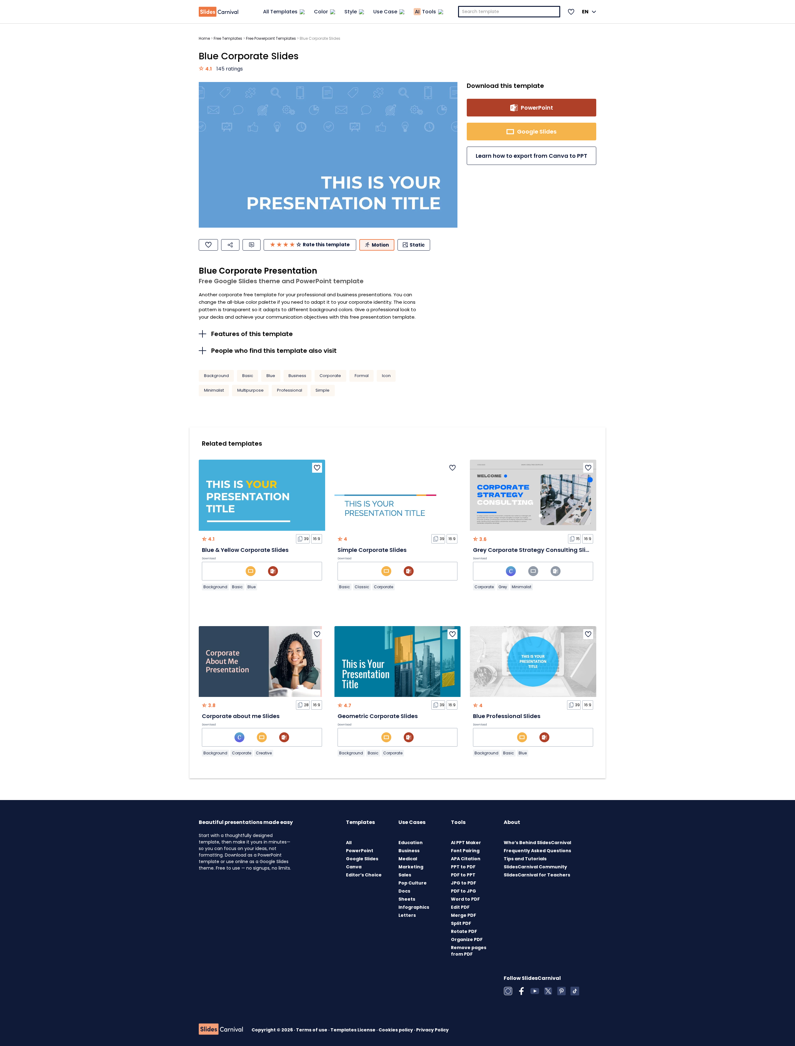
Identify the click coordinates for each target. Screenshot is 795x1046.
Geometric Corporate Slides (378, 716)
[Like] (208, 245)
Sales (404, 875)
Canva (353, 867)
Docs (404, 891)
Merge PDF (463, 915)
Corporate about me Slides (240, 716)
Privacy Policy (432, 1030)
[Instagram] (508, 991)
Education (410, 842)
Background (216, 376)
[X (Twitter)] (548, 991)
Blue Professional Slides (506, 716)
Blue (270, 376)
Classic (362, 586)
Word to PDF (465, 899)
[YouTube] (534, 991)
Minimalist (214, 390)
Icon (386, 376)
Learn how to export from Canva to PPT (531, 156)
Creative (264, 753)
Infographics (413, 907)
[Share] (230, 245)
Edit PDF (460, 907)
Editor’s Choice (364, 875)
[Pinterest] (561, 991)
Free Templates (228, 38)
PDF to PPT (463, 875)
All (349, 842)
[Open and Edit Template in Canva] (511, 571)
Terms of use (312, 1030)
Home (204, 38)
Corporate (330, 376)
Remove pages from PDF (468, 950)
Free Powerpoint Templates (271, 38)
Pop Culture (412, 883)
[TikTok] (574, 991)
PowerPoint (359, 851)
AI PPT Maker (466, 842)
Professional (289, 390)
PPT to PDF (463, 867)
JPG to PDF (463, 883)
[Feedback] (252, 245)
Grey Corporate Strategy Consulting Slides (534, 550)
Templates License (353, 1030)
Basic (247, 376)
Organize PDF (467, 939)
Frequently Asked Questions (537, 851)
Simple (322, 390)
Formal (362, 376)
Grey (502, 586)
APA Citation (465, 859)
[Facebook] (521, 991)
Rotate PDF (464, 931)
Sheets (406, 899)
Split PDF (461, 923)
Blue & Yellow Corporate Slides (245, 550)
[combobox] (509, 11)
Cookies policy (396, 1030)
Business (297, 376)
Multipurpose (250, 390)
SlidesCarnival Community (535, 867)
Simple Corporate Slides (372, 550)
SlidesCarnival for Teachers (537, 875)
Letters (407, 915)
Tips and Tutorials (525, 859)
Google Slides (362, 859)
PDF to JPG (463, 891)
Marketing (410, 867)
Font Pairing (465, 851)
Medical (407, 859)
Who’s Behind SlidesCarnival (537, 842)
